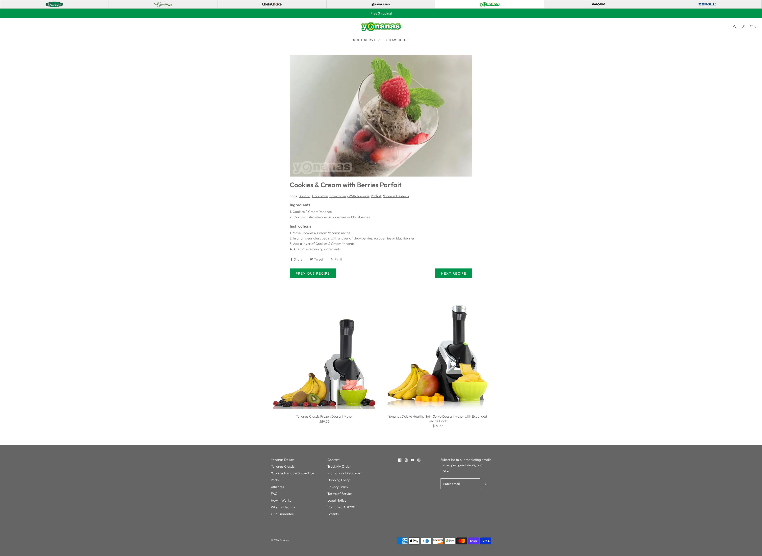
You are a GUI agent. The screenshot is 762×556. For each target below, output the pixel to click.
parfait (376, 196)
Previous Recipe (313, 273)
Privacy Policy (337, 487)
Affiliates (277, 487)
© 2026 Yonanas (280, 540)
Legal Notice (336, 500)
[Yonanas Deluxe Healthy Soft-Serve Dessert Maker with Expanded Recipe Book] (437, 355)
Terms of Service (339, 493)
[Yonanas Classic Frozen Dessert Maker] (324, 355)
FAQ (274, 493)
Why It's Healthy (283, 507)
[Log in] (743, 26)
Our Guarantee (282, 514)
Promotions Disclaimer (344, 473)
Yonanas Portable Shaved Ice (292, 473)
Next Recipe (453, 273)
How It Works (281, 500)
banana (304, 196)
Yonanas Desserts (396, 196)
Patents (333, 514)
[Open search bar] (734, 26)
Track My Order (339, 466)
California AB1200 (341, 507)
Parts (275, 480)
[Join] (485, 483)
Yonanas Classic (282, 466)
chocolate (320, 196)
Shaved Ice (397, 40)
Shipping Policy (338, 480)
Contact (333, 460)
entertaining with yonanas (349, 196)
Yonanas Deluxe (282, 460)
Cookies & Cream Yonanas (312, 211)
